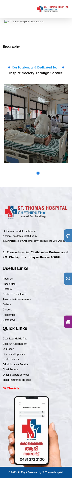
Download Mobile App (15, 338)
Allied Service (10, 369)
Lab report (8, 348)
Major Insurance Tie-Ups (17, 379)
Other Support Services (16, 374)
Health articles (11, 359)
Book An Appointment (15, 343)
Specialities (9, 283)
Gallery (7, 304)
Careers (7, 309)
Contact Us (9, 319)
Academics (9, 314)
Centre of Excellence (14, 294)
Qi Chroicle (11, 388)
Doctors (7, 288)
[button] (30, 173)
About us (8, 278)
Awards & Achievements (17, 299)
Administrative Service (15, 364)
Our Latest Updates (14, 354)
